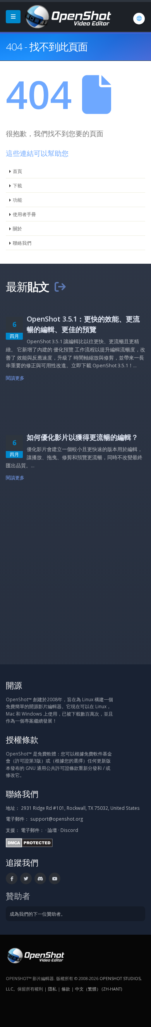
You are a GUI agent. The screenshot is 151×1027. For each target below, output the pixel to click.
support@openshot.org (56, 819)
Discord (69, 830)
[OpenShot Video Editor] (67, 15)
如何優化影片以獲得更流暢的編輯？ (82, 437)
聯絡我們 (22, 243)
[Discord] (40, 878)
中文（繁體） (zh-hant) (98, 989)
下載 (17, 185)
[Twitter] (26, 878)
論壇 (52, 830)
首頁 (17, 171)
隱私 (52, 989)
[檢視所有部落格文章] (60, 286)
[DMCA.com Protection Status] (29, 842)
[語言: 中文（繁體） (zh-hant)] (139, 18)
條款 (66, 989)
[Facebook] (11, 878)
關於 (17, 228)
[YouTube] (54, 878)
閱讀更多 (15, 378)
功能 (17, 200)
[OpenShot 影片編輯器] (35, 955)
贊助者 (18, 895)
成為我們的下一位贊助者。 (37, 914)
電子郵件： (32, 830)
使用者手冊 (24, 214)
